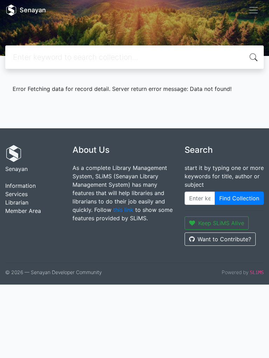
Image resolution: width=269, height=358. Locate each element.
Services (16, 194)
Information (20, 185)
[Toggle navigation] (253, 10)
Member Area (23, 210)
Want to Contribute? (224, 239)
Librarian (16, 202)
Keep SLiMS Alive (221, 223)
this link (123, 209)
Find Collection (239, 198)
